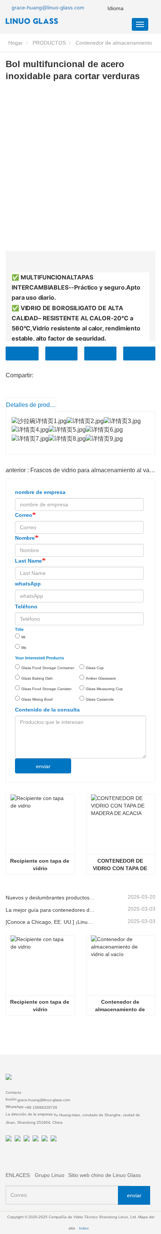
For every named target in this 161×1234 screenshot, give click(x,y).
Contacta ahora (22, 353)
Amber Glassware (101, 678)
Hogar (15, 43)
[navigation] (140, 24)
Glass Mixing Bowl (36, 699)
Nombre (25, 538)
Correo (23, 515)
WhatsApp (139, 353)
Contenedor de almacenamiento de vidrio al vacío (120, 1006)
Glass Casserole (100, 699)
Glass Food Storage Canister (46, 689)
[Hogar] (43, 21)
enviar (43, 766)
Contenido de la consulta (47, 710)
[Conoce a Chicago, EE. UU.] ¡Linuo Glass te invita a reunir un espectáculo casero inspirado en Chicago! (50, 922)
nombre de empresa (40, 492)
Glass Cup (95, 668)
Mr (23, 637)
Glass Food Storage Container (47, 668)
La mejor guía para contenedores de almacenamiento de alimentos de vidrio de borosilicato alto (50, 910)
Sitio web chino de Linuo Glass (104, 1175)
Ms (23, 648)
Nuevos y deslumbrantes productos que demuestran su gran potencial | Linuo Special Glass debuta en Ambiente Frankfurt (50, 898)
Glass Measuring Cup (104, 689)
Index (84, 1228)
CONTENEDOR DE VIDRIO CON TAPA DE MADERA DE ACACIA (121, 865)
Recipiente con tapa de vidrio (40, 864)
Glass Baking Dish (37, 678)
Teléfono (100, 353)
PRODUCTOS (49, 43)
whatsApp (28, 584)
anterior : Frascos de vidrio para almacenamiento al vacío (81, 470)
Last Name (28, 561)
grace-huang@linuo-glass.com (48, 8)
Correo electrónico (61, 353)
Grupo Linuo (49, 1175)
